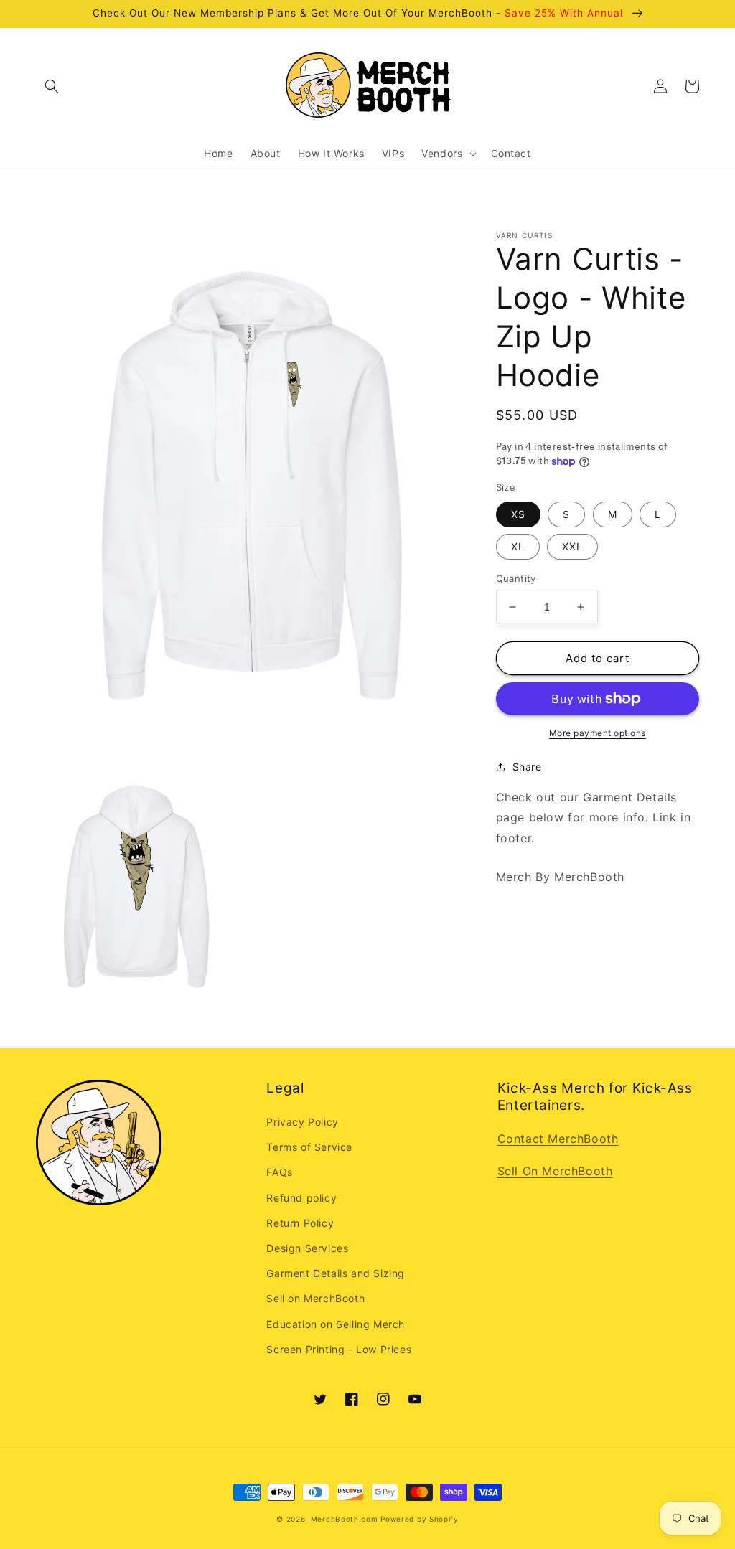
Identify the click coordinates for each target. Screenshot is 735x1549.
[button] (51, 86)
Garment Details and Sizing (335, 1273)
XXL (572, 546)
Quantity (516, 578)
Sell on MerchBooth (315, 1298)
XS (518, 514)
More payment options (597, 733)
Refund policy (301, 1198)
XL (518, 546)
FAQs (279, 1172)
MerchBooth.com (344, 1519)
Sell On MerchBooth (555, 1171)
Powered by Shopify (419, 1519)
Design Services (307, 1248)
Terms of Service (309, 1147)
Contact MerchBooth (558, 1138)
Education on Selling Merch (335, 1324)
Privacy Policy (302, 1122)
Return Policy (300, 1223)
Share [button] (527, 767)
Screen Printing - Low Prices (338, 1349)
